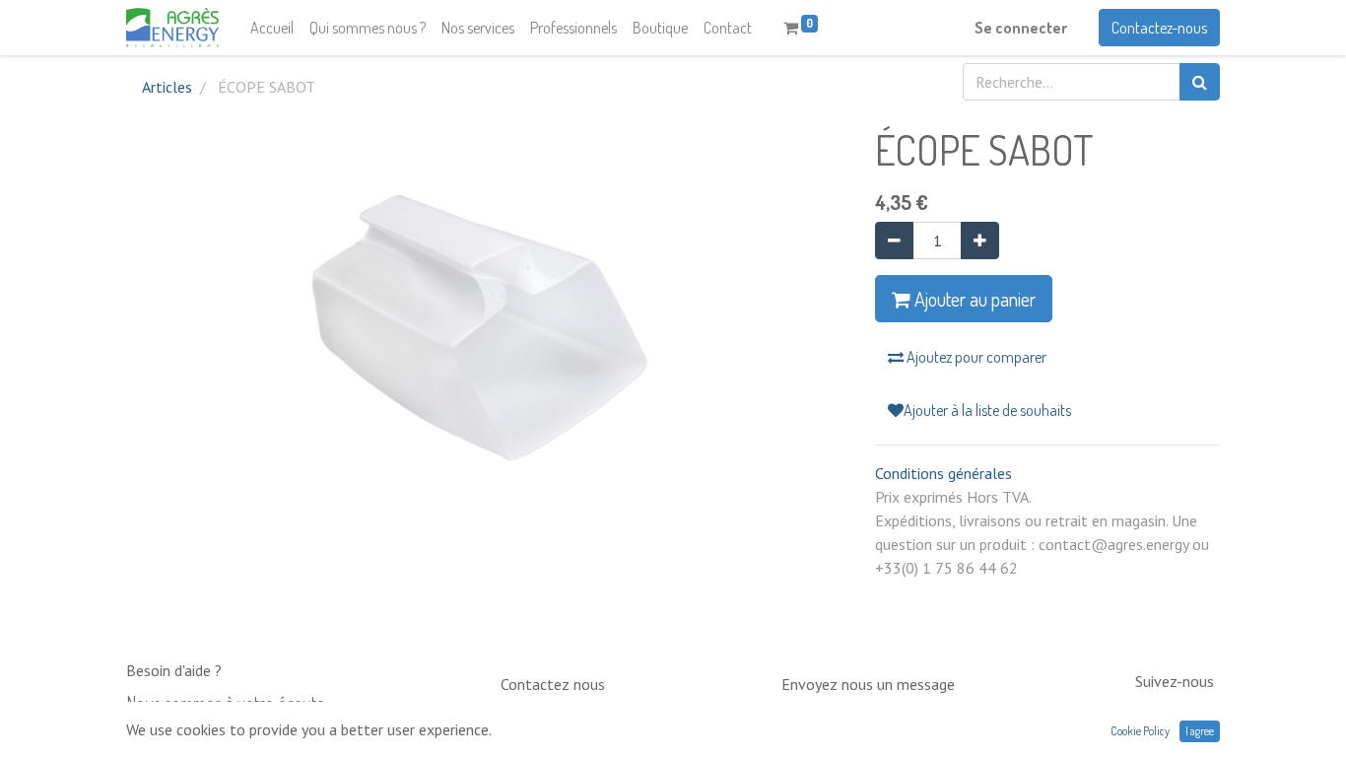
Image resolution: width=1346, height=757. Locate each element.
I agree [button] (1199, 730)
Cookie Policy (1140, 730)
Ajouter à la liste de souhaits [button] (987, 410)
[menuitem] (272, 27)
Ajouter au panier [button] (973, 298)
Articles (167, 87)
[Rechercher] (1199, 82)
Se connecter (1021, 27)
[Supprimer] (894, 240)
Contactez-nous (1159, 27)
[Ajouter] (980, 240)
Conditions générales (943, 473)
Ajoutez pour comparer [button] (975, 357)
